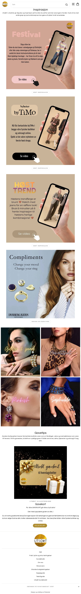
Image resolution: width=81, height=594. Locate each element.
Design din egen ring (40, 321)
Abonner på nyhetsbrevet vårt (40, 586)
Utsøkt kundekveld (40, 580)
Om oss (40, 562)
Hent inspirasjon (40, 92)
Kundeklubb (40, 559)
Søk (40, 552)
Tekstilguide (40, 576)
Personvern (40, 566)
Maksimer (47, 592)
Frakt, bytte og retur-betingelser (40, 555)
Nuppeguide (40, 573)
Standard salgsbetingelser (40, 569)
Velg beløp (40, 525)
